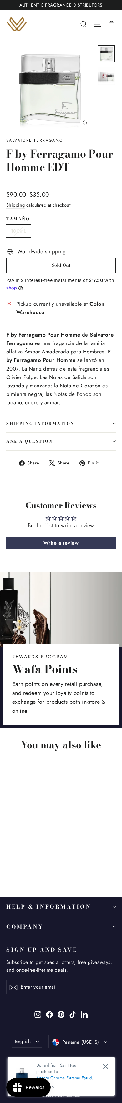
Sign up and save (41, 949)
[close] (105, 1066)
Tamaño (18, 219)
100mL (18, 231)
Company (24, 926)
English (23, 1041)
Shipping (15, 205)
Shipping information (40, 423)
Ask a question (29, 441)
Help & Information (48, 906)
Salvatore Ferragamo (34, 140)
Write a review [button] (61, 543)
